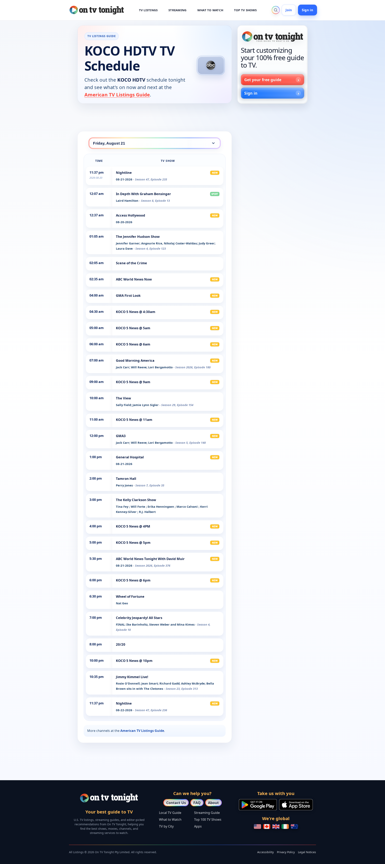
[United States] (257, 826)
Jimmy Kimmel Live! (132, 677)
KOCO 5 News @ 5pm (133, 542)
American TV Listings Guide (117, 94)
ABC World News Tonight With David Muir (150, 558)
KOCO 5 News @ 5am (133, 328)
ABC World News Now (134, 279)
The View (123, 398)
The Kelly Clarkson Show (136, 499)
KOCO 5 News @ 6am (133, 344)
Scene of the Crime (131, 263)
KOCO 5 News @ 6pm (133, 580)
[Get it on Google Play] (258, 804)
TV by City (166, 826)
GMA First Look (128, 295)
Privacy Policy (286, 852)
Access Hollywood (130, 215)
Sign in (307, 10)
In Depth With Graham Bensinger (143, 193)
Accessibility (265, 852)
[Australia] (294, 826)
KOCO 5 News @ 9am (133, 382)
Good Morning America (135, 360)
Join (289, 10)
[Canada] (266, 826)
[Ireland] (285, 826)
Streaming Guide (207, 812)
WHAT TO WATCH (210, 10)
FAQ (197, 802)
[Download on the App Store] (296, 804)
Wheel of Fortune (130, 596)
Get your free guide (262, 79)
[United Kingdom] (276, 826)
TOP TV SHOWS (245, 10)
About (213, 802)
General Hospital (130, 457)
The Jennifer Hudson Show (138, 236)
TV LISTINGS (148, 10)
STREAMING (177, 10)
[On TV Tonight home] (272, 36)
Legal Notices (307, 852)
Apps (198, 826)
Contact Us (176, 802)
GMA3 (121, 436)
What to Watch (170, 819)
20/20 (120, 644)
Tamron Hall (126, 478)
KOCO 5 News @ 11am (134, 419)
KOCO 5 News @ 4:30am (135, 311)
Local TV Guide (170, 812)
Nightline (124, 172)
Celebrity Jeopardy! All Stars (139, 617)
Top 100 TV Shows (207, 819)
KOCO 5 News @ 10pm (134, 660)
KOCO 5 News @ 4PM (133, 526)
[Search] (276, 10)
